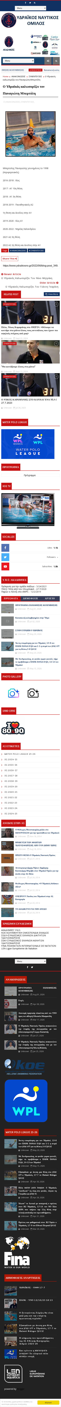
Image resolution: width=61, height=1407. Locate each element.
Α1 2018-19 (11, 781)
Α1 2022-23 (10, 802)
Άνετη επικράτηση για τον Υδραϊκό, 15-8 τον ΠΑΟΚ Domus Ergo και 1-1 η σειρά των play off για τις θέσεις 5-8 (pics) (37, 646)
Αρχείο (50, 598)
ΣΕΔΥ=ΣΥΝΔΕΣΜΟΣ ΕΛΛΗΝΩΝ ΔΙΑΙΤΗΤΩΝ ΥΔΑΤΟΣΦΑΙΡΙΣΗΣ (23, 937)
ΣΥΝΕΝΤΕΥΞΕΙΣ (35, 76)
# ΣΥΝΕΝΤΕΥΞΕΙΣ (36, 250)
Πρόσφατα (11, 598)
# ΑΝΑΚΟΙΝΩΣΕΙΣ (18, 250)
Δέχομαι (48, 1402)
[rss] (34, 2)
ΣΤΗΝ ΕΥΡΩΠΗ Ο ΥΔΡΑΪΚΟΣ (29, 630)
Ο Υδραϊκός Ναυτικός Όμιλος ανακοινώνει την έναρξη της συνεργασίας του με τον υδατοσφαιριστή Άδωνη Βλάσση (37, 1045)
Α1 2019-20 (11, 786)
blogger (21, 1388)
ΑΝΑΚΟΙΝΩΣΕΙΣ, (13, 101)
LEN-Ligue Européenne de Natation (19, 948)
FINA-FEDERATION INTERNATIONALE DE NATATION (28, 945)
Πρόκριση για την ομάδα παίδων (17, 586)
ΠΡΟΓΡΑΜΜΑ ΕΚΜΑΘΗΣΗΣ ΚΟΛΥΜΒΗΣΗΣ (36, 605)
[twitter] (30, 2)
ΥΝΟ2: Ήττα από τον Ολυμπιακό (17, 589)
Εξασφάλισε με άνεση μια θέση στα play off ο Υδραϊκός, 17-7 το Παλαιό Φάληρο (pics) (37, 1175)
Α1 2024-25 (11, 813)
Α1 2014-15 (11, 759)
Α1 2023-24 (11, 808)
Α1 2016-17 (11, 770)
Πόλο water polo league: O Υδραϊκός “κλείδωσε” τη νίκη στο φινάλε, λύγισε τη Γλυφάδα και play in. (37, 1191)
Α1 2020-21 (11, 792)
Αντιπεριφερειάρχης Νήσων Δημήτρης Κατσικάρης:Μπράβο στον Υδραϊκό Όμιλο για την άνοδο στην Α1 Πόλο (36, 871)
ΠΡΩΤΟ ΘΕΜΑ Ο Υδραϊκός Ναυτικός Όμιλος (35, 855)
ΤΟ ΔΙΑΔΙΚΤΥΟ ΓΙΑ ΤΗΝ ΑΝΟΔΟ (31, 909)
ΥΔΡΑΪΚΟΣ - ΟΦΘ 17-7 (32, 1287)
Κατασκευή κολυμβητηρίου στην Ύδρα (32, 618)
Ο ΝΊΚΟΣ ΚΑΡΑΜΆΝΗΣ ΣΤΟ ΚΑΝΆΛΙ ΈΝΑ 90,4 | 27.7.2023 (29, 401)
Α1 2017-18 (11, 775)
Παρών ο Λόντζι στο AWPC (15, 591)
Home (5, 76)
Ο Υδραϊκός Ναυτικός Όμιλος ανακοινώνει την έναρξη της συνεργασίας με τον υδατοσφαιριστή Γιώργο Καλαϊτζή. (37, 1029)
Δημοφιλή (30, 598)
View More (53, 294)
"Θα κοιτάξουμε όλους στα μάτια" (18, 366)
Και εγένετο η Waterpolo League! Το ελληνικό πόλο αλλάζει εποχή (33, 1353)
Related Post (11, 294)
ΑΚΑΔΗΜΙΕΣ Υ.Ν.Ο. (11, 930)
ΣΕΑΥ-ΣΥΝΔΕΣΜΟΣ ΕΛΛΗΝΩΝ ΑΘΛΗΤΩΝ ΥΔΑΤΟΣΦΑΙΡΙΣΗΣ (22, 942)
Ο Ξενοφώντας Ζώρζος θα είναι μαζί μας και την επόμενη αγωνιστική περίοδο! (36, 1316)
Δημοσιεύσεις (23, 70)
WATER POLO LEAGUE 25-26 (20, 754)
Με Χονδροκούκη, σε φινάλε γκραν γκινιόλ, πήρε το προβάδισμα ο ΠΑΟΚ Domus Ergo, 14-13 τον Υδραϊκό (36, 662)
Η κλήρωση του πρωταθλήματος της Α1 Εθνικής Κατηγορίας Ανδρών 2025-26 (36, 1341)
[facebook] (25, 2)
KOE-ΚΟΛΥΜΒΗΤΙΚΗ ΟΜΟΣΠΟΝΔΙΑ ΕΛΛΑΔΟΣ (25, 932)
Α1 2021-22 (10, 797)
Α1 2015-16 (11, 765)
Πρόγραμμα (30, 475)
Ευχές (21, 1000)
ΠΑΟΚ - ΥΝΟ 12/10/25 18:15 (36, 1300)
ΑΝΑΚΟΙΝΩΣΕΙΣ (18, 76)
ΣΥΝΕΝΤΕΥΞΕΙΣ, (27, 101)
